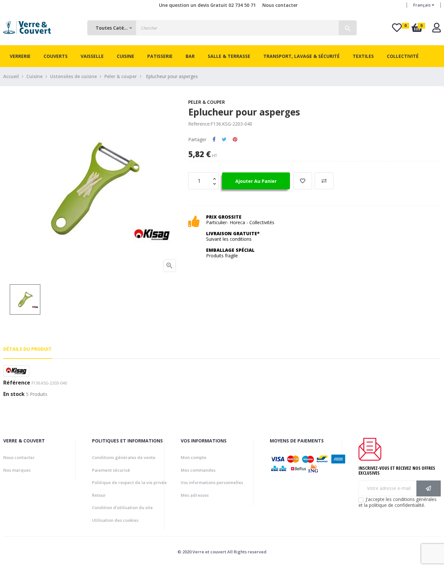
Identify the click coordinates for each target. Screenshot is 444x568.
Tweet (224, 139)
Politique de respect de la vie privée (129, 482)
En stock (14, 394)
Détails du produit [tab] (27, 349)
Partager (214, 139)
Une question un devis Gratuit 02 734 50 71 (207, 5)
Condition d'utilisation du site (122, 507)
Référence (16, 383)
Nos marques (17, 470)
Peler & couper (206, 102)
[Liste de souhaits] (302, 180)
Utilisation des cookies (115, 520)
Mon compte (193, 457)
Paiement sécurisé (111, 470)
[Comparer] (324, 180)
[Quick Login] (436, 29)
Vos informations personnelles (212, 482)
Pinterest (235, 139)
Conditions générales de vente (123, 457)
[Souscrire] (428, 488)
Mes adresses (195, 495)
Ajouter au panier (256, 181)
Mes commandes (198, 470)
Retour (99, 495)
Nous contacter (280, 5)
